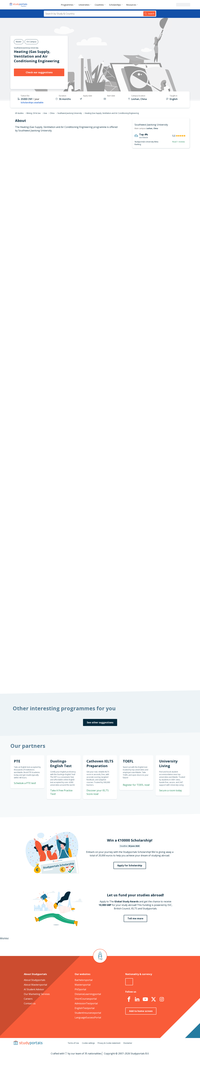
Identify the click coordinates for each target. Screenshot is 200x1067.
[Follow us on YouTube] (145, 999)
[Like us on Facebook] (128, 999)
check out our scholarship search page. (130, 679)
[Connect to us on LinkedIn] (137, 999)
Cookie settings (88, 1043)
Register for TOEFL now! (136, 784)
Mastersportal (82, 984)
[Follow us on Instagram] (161, 999)
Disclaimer (127, 1043)
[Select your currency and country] (129, 981)
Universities (84, 4)
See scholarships (87, 618)
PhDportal (80, 989)
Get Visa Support (158, 564)
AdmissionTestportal (86, 1003)
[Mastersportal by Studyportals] (18, 4)
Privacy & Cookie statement (109, 1043)
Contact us (30, 1003)
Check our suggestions (39, 72)
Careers (28, 998)
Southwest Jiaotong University (26, 48)
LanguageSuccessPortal (88, 1017)
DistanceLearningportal (88, 994)
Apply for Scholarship (129, 865)
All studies (19, 113)
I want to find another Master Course (124, 183)
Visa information (54, 213)
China (52, 113)
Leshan (149, 128)
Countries (99, 4)
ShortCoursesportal (86, 998)
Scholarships (115, 4)
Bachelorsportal (83, 980)
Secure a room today (170, 790)
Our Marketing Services (37, 994)
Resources (131, 4)
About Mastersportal (35, 984)
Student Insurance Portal (107, 461)
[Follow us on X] (153, 999)
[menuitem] (68, 4)
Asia (45, 113)
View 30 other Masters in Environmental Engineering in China (107, 319)
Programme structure (52, 178)
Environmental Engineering (89, 304)
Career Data (57, 185)
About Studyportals (34, 980)
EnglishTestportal (84, 1008)
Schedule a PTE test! (25, 783)
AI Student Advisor (34, 989)
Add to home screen (141, 1011)
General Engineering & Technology (93, 308)
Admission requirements (50, 192)
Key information (55, 164)
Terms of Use (73, 1043)
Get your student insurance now (96, 441)
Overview (58, 171)
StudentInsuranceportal (88, 1012)
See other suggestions (100, 722)
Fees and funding (54, 199)
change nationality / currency (90, 485)
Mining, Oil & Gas (34, 113)
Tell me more (135, 918)
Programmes (67, 4)
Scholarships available (32, 102)
